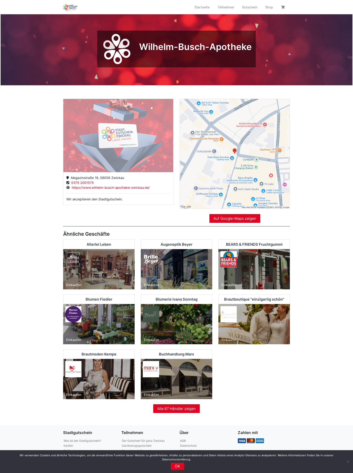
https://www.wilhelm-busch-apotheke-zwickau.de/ (110, 187)
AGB (183, 440)
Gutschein (249, 7)
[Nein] (348, 462)
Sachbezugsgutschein (137, 445)
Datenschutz (188, 445)
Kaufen (68, 445)
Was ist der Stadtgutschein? (82, 440)
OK (177, 466)
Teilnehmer (226, 7)
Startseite (202, 7)
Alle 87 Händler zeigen (176, 408)
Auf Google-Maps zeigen (234, 218)
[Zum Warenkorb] (283, 7)
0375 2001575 (81, 183)
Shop (269, 7)
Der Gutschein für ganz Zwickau (143, 440)
